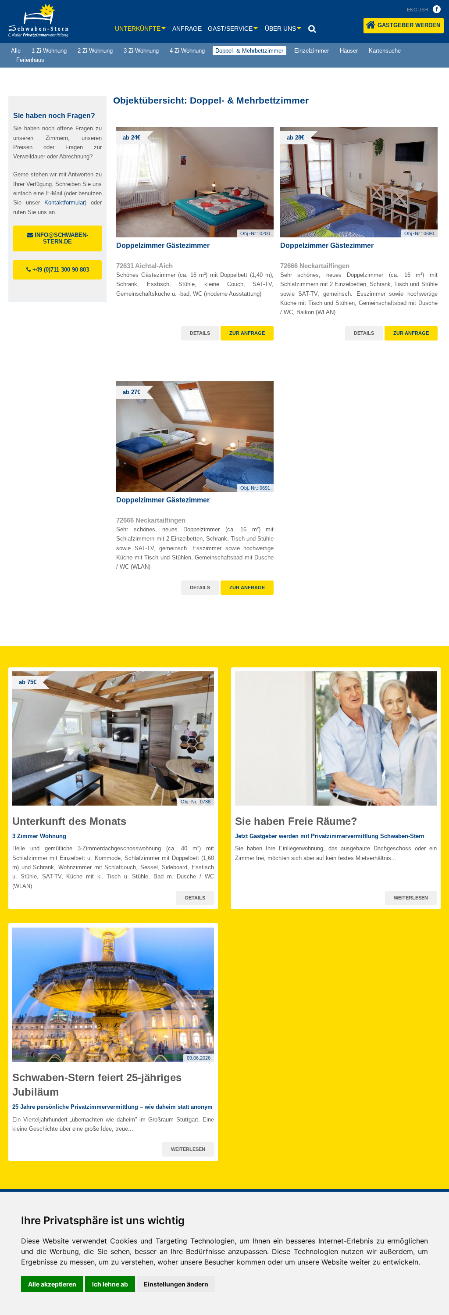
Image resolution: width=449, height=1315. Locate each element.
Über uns (280, 28)
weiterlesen (411, 897)
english (417, 9)
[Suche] (312, 28)
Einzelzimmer (311, 50)
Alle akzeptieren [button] (52, 1284)
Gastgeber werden (409, 25)
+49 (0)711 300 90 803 (60, 269)
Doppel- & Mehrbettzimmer (249, 50)
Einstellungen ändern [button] (176, 1284)
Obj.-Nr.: (255, 233)
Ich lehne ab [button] (110, 1284)
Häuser (349, 50)
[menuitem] (16, 51)
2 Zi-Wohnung (95, 50)
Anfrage (187, 28)
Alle (16, 50)
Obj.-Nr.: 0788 (195, 801)
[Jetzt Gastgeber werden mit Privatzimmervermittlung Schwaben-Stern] (335, 738)
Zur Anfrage (247, 333)
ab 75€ (27, 682)
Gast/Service (230, 28)
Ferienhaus (30, 60)
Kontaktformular (64, 202)
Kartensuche (385, 50)
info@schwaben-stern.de (60, 238)
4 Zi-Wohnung (187, 50)
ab (131, 137)
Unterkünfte (137, 28)
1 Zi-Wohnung (49, 50)
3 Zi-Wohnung (141, 50)
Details (200, 333)
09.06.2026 (198, 1058)
